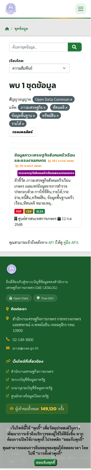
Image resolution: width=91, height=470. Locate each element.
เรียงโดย (16, 61)
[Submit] (75, 47)
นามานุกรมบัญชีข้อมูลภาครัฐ (31, 387)
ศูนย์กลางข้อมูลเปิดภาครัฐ (30, 396)
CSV (29, 211)
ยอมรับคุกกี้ (45, 462)
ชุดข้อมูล (21, 28)
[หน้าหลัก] (7, 28)
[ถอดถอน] (71, 100)
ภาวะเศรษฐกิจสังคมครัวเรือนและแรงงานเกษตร (46, 173)
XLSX (39, 211)
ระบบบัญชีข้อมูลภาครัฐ (28, 379)
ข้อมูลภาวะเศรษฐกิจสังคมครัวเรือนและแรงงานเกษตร (44, 157)
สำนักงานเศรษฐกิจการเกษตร (32, 371)
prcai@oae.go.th (26, 348)
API (51, 242)
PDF (18, 211)
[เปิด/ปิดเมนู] (81, 9)
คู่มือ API (70, 242)
